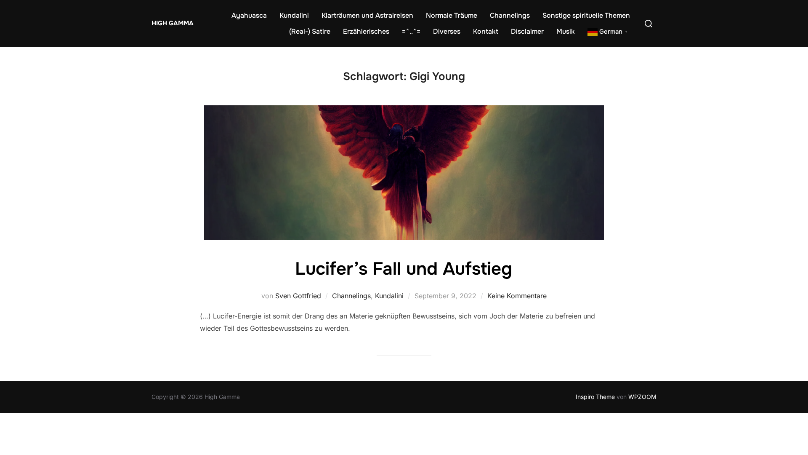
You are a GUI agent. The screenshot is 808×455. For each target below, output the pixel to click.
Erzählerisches (366, 31)
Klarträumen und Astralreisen (367, 15)
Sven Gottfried (298, 296)
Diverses (446, 31)
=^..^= (411, 31)
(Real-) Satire (309, 31)
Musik (565, 31)
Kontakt (485, 31)
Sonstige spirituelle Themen (586, 15)
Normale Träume (451, 15)
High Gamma (173, 23)
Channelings (510, 15)
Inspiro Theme (595, 396)
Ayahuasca (249, 15)
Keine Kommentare (517, 296)
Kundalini (294, 15)
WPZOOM (642, 396)
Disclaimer (527, 31)
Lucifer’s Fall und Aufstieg (403, 268)
